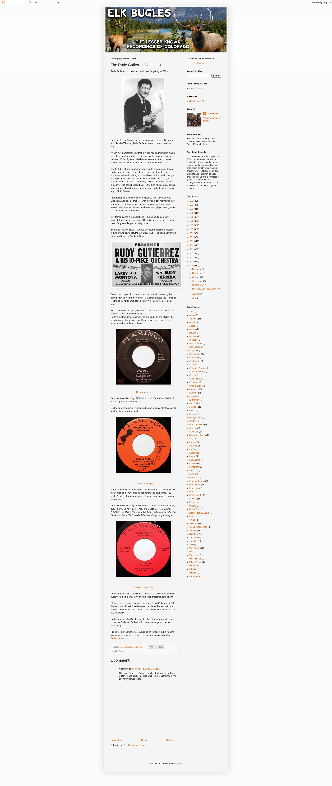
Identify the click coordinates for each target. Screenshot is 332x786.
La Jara (192, 442)
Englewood (194, 396)
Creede (192, 375)
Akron (192, 315)
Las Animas (194, 460)
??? (191, 311)
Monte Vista (194, 488)
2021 (192, 217)
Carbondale (195, 354)
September (197, 281)
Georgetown (195, 417)
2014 (192, 245)
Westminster (195, 559)
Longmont (194, 467)
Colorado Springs (197, 368)
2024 (192, 205)
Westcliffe (193, 555)
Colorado (193, 364)
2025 (192, 201)
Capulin (193, 350)
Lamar (192, 456)
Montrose (193, 491)
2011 (192, 257)
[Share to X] (156, 647)
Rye (191, 516)
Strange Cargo (199, 285)
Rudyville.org (117, 638)
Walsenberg (195, 548)
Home (144, 740)
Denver (192, 389)
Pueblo (121, 651)
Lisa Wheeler (213, 113)
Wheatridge (194, 565)
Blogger (178, 763)
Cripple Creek (195, 386)
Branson (193, 340)
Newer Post (117, 740)
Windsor (193, 573)
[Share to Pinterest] (163, 647)
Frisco (192, 410)
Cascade (193, 357)
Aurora (192, 329)
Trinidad (193, 541)
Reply (121, 686)
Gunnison (194, 432)
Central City (194, 361)
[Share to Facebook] (160, 647)
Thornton (193, 537)
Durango (193, 393)
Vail (191, 544)
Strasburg (194, 534)
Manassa (193, 477)
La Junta (193, 446)
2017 (192, 233)
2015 (192, 241)
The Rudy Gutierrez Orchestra (206, 289)
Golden (192, 421)
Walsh (192, 551)
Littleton (193, 463)
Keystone (193, 438)
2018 (192, 229)
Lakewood (194, 453)
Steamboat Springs (198, 527)
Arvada (192, 322)
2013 (192, 249)
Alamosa (193, 319)
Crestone (193, 382)
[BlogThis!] (153, 647)
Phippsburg (194, 502)
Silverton (193, 523)
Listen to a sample (143, 483)
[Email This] (150, 647)
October (196, 277)
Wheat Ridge (195, 562)
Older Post (171, 740)
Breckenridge (195, 343)
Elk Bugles (199, 63)
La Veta (192, 449)
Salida (192, 520)
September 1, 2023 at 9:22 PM (146, 669)
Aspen (192, 326)
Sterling (193, 530)
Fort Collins (194, 403)
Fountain (193, 407)
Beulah (192, 333)
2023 (192, 209)
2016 (192, 237)
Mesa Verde (195, 484)
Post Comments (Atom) (134, 745)
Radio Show (195, 88)
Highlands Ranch (197, 435)
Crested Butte (195, 379)
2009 (192, 265)
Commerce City (196, 372)
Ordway (193, 499)
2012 (192, 253)
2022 (192, 213)
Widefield (193, 569)
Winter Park (194, 576)
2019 (192, 225)
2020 (192, 221)
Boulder (193, 336)
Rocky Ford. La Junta (199, 513)
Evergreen (194, 400)
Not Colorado (195, 495)
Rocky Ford (194, 509)
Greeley (193, 428)
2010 (192, 261)
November (197, 273)
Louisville (193, 470)
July (194, 298)
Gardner (193, 414)
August (195, 294)
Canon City (194, 347)
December (197, 269)
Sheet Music (195, 101)
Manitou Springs (197, 481)
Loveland (193, 474)
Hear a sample (143, 392)
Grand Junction (196, 424)
